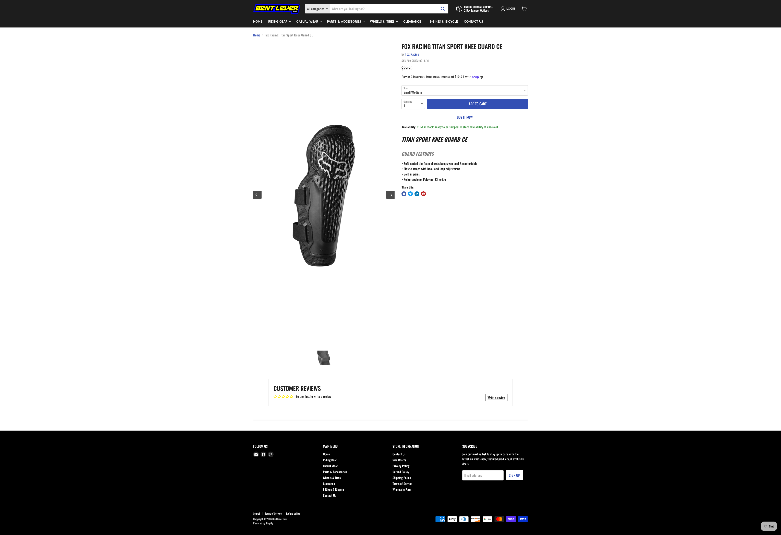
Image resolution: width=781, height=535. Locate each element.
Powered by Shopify (263, 523)
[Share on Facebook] (403, 193)
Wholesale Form (402, 489)
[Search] (442, 8)
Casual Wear (307, 21)
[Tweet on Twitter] (410, 193)
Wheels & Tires (383, 21)
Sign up (514, 475)
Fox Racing (412, 54)
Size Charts (399, 460)
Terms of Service (402, 483)
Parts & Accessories (344, 21)
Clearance (412, 21)
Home (257, 21)
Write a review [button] (496, 397)
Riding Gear (278, 21)
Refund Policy (401, 471)
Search (256, 513)
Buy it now (465, 117)
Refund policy (293, 513)
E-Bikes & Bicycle (444, 21)
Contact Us (473, 21)
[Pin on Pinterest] (423, 193)
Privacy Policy (401, 466)
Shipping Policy (402, 477)
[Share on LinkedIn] (416, 193)
